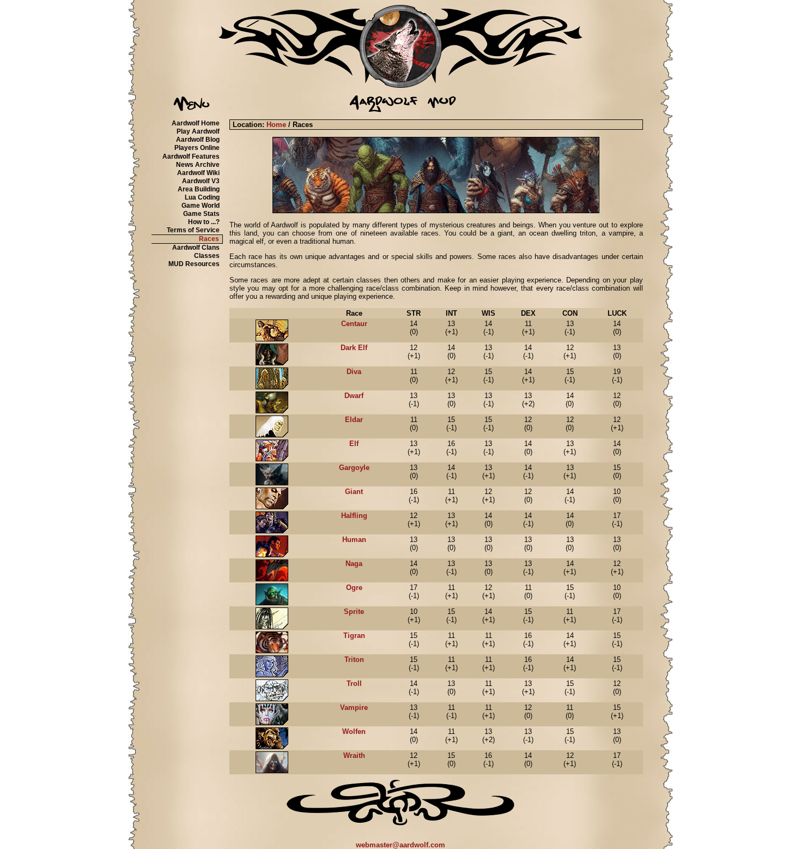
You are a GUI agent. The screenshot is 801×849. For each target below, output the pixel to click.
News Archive (198, 164)
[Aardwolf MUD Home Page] (400, 85)
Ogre (354, 587)
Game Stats (201, 214)
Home (276, 125)
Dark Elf (354, 348)
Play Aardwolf (198, 131)
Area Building (199, 189)
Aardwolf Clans (196, 247)
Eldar (354, 420)
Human (354, 539)
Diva (354, 372)
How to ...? (204, 222)
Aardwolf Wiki (198, 173)
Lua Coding (202, 197)
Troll (354, 683)
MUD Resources (194, 264)
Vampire (354, 707)
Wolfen (354, 731)
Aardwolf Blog (198, 139)
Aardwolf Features (191, 156)
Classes (207, 256)
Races (209, 239)
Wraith (354, 755)
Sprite (354, 611)
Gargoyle (354, 467)
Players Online (197, 148)
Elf (354, 443)
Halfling (354, 515)
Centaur (354, 324)
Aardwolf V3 (201, 181)
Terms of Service (193, 230)
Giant (354, 491)
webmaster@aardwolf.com (400, 845)
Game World (200, 205)
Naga (353, 563)
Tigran (354, 635)
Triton (354, 659)
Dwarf (353, 396)
